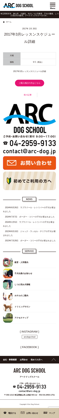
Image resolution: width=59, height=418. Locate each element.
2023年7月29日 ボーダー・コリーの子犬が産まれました (29, 240)
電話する (12, 413)
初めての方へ (37, 359)
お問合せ (24, 359)
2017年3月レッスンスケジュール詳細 (29, 71)
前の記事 (28, 95)
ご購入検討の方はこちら (29, 83)
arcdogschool (29, 337)
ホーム (8, 22)
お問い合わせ (32, 413)
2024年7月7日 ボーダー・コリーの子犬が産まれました (29, 217)
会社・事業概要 (10, 359)
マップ (52, 413)
